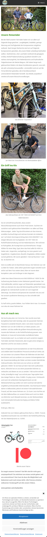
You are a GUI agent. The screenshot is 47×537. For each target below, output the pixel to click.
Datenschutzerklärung (12, 534)
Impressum (38, 534)
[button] (43, 493)
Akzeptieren (23, 516)
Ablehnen (23, 522)
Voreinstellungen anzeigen (23, 529)
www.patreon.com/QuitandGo (12, 488)
